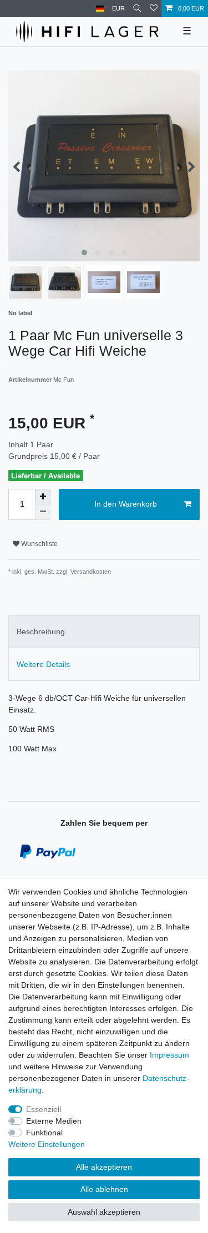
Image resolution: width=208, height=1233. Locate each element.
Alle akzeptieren (104, 1167)
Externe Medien (54, 1120)
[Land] (100, 8)
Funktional (44, 1132)
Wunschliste (38, 544)
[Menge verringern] (42, 512)
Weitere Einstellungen (46, 1144)
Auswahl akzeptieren (104, 1211)
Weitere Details (43, 664)
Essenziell (43, 1109)
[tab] (104, 631)
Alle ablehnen (104, 1189)
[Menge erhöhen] (42, 496)
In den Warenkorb (125, 503)
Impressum (169, 1054)
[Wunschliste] (153, 8)
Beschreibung (41, 631)
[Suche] (137, 8)
